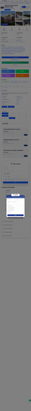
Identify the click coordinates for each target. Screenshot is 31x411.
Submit (15, 215)
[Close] (23, 196)
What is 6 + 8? (9, 211)
